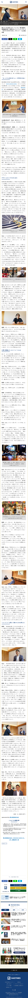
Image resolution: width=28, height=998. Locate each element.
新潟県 (4, 843)
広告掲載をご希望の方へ (19, 985)
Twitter (13, 990)
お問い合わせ (8, 983)
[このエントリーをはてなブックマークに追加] (20, 39)
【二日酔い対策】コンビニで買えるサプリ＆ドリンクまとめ (18, 926)
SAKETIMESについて (9, 982)
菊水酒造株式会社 (14, 817)
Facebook (15, 990)
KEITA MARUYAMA (11, 83)
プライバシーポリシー (19, 983)
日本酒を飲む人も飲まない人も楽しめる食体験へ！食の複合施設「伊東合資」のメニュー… (18, 914)
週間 (14, 909)
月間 (23, 909)
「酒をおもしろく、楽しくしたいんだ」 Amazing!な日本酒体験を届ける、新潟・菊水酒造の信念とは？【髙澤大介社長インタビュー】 (14, 825)
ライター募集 (8, 985)
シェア (5, 39)
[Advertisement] (14, 859)
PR (6, 35)
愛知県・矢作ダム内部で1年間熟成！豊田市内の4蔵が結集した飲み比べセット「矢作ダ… (19, 933)
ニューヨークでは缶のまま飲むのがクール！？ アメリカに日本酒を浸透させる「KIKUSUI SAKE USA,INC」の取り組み (14, 829)
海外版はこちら (9, 987)
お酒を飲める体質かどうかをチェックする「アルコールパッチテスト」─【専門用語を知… (18, 920)
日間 (5, 909)
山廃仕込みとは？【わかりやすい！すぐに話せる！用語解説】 (18, 940)
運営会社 (19, 982)
